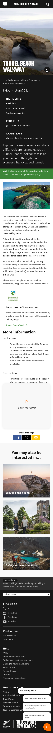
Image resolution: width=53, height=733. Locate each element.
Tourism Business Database (16, 710)
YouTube (11, 621)
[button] (5, 4)
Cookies (6, 674)
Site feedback (9, 635)
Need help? (8, 639)
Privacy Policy (9, 671)
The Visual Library (11, 695)
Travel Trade (9, 699)
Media (6, 692)
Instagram (12, 613)
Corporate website (11, 706)
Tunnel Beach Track (16, 325)
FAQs (5, 653)
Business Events (10, 702)
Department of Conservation (24, 171)
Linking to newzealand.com (16, 664)
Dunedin (26, 125)
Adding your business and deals (18, 660)
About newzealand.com (14, 656)
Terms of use (9, 667)
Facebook (12, 617)
